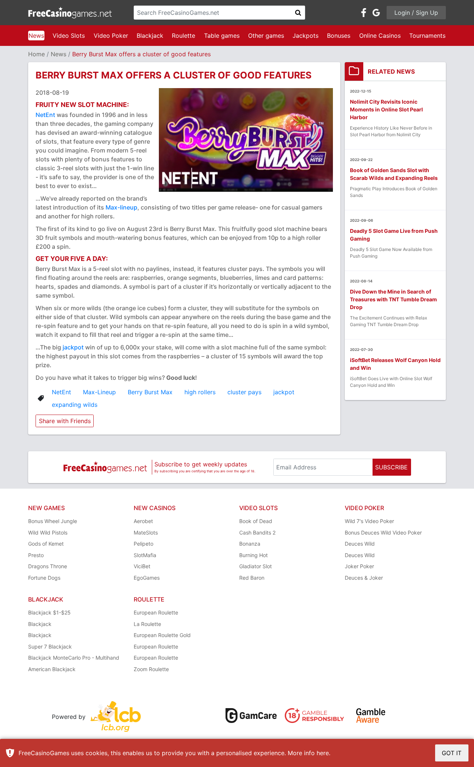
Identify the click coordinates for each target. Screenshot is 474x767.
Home (36, 54)
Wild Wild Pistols (47, 532)
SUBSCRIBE (391, 467)
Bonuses (338, 35)
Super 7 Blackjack (50, 646)
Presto (36, 555)
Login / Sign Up (416, 12)
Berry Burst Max (150, 392)
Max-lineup (121, 207)
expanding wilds (74, 404)
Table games (222, 35)
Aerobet (143, 521)
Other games (266, 35)
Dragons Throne (47, 566)
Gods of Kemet (46, 543)
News (36, 35)
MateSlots (146, 532)
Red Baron (251, 578)
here (323, 753)
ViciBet (142, 566)
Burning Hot (253, 555)
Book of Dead (255, 521)
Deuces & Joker (364, 578)
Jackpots (305, 35)
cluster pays (244, 392)
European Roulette (156, 612)
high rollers (200, 392)
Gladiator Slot (255, 566)
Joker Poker (359, 566)
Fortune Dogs (44, 578)
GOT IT (451, 753)
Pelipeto (143, 543)
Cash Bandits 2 (257, 532)
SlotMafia (145, 555)
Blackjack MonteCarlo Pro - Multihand (73, 657)
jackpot (73, 347)
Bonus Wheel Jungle (52, 521)
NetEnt (46, 114)
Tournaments (427, 35)
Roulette (183, 35)
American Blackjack (52, 669)
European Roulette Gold (162, 635)
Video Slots (69, 35)
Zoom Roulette (151, 669)
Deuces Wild (360, 543)
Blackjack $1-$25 (49, 612)
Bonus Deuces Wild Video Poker (383, 532)
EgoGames (147, 578)
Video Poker (111, 35)
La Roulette (147, 624)
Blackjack (150, 35)
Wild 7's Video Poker (369, 521)
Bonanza (249, 543)
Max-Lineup (99, 392)
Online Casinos (380, 35)
